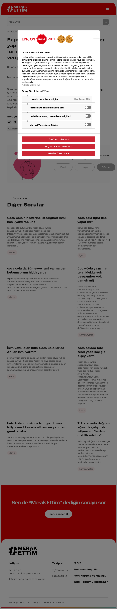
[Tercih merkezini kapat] (96, 35)
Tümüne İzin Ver (58, 139)
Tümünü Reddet (58, 153)
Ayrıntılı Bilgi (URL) (31, 85)
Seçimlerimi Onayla (58, 146)
